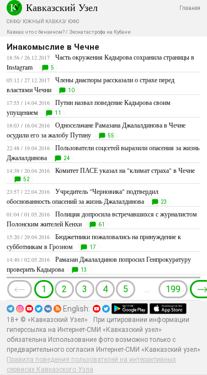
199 (173, 289)
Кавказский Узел (62, 7)
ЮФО (73, 21)
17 (92, 247)
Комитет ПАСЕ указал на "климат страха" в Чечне (125, 170)
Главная (189, 8)
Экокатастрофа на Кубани (100, 32)
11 (58, 113)
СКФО (13, 21)
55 (111, 136)
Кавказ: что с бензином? (36, 32)
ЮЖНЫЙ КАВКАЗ (44, 21)
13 (84, 270)
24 (66, 158)
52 (26, 179)
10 (71, 90)
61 (101, 224)
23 (164, 202)
